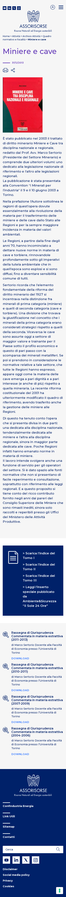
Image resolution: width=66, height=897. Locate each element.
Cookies (8, 886)
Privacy (8, 880)
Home (6, 36)
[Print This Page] (5, 70)
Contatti (9, 837)
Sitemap (8, 826)
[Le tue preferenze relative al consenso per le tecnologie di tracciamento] (59, 890)
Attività (16, 36)
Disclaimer (10, 869)
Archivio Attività (31, 36)
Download (20, 658)
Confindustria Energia (18, 806)
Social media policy (16, 875)
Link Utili (9, 816)
